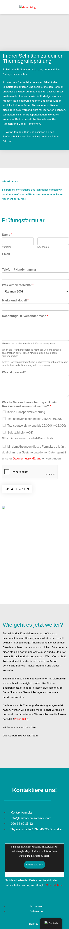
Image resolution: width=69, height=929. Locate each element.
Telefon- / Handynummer (19, 269)
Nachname (43, 247)
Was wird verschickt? (17, 285)
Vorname (6, 247)
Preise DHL (20, 718)
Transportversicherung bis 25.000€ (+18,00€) (36, 425)
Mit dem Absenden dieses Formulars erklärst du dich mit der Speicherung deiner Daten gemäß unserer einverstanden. (34, 452)
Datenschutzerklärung (27, 458)
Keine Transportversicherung (26, 412)
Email (7, 254)
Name (7, 234)
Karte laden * (34, 864)
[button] (62, 7)
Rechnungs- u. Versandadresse (25, 316)
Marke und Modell (15, 300)
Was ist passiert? (14, 372)
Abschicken (16, 489)
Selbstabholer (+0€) (20, 432)
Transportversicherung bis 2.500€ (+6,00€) (35, 418)
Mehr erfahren (54, 885)
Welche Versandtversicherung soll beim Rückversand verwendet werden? (29, 404)
